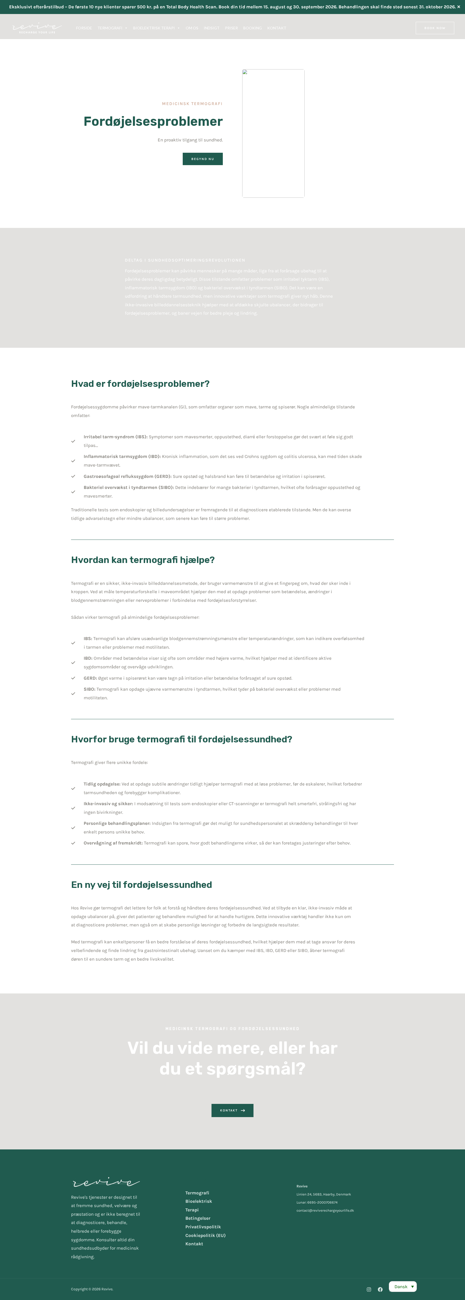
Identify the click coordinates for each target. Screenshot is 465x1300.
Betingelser (197, 1218)
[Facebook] (380, 1289)
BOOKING (252, 28)
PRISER (231, 28)
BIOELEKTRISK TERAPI (154, 28)
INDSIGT (212, 28)
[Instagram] (369, 1289)
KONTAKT (276, 28)
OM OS (192, 28)
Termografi (197, 1192)
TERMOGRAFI (109, 28)
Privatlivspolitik (203, 1226)
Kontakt (194, 1243)
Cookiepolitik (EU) (205, 1235)
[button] (435, 28)
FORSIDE (84, 28)
